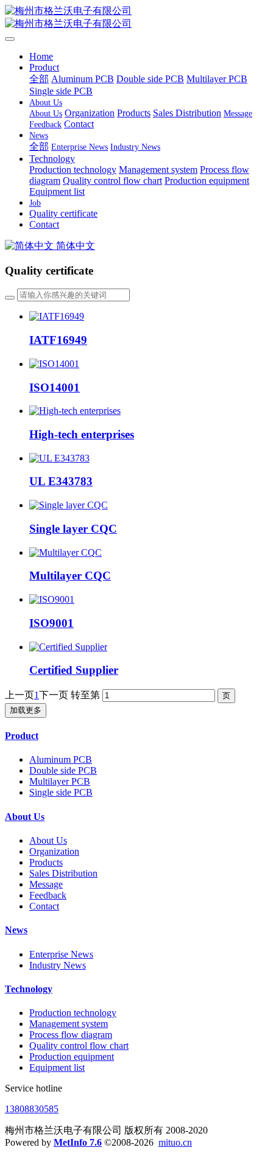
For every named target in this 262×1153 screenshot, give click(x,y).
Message (46, 884)
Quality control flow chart (79, 1045)
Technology (28, 989)
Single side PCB (61, 792)
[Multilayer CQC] (65, 552)
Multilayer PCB (59, 781)
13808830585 (31, 1109)
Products (46, 862)
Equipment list (57, 1067)
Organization (54, 851)
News (16, 930)
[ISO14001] (54, 364)
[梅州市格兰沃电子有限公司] (131, 17)
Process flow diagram (70, 1034)
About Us (24, 816)
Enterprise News (61, 954)
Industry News (57, 965)
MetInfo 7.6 (78, 1142)
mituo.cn (175, 1142)
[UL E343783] (59, 458)
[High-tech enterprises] (75, 410)
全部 (39, 79)
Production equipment (71, 1056)
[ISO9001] (51, 599)
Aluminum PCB (60, 759)
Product (21, 736)
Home (41, 56)
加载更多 (25, 710)
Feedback (47, 895)
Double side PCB (63, 770)
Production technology (72, 1013)
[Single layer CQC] (68, 505)
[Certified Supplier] (68, 647)
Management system (68, 1023)
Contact (44, 906)
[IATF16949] (56, 316)
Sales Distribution (63, 873)
